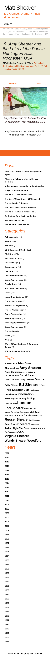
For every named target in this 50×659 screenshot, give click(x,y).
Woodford (34, 440)
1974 (7, 624)
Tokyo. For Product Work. (17, 190)
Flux (43, 385)
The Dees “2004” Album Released (20, 207)
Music (7, 293)
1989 (7, 573)
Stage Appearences (14, 327)
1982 (7, 603)
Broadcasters (11, 267)
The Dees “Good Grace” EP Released (22, 199)
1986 (7, 586)
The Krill (41, 428)
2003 (7, 526)
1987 (7, 582)
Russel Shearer (17, 419)
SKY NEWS (35, 424)
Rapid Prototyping (13, 314)
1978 (7, 616)
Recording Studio (13, 318)
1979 (7, 612)
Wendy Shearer (16, 440)
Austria (24, 372)
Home (17, 29)
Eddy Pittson (11, 385)
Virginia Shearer (17, 436)
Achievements (11, 237)
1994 (7, 556)
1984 (7, 594)
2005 (7, 517)
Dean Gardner (12, 379)
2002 (7, 530)
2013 (7, 487)
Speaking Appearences (16, 323)
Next (42, 83)
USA (21, 431)
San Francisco (34, 420)
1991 (7, 564)
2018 (7, 466)
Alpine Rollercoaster (14, 220)
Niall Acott (35, 412)
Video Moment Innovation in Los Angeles (24, 186)
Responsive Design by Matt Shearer (25, 653)
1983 (7, 599)
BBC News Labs (12, 258)
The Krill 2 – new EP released (18, 195)
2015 (7, 479)
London (24, 403)
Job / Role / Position (14, 288)
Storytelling (10, 331)
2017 (7, 470)
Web (7, 340)
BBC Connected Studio (16, 250)
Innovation (26, 394)
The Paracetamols (11, 432)
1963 (7, 641)
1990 (7, 569)
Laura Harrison (11, 403)
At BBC (8, 241)
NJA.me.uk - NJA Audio (14, 415)
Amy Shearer (30, 368)
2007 (7, 509)
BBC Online (10, 263)
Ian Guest (11, 394)
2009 (7, 504)
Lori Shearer (14, 408)
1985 (7, 590)
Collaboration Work (14, 275)
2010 (7, 500)
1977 (7, 620)
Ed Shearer (29, 384)
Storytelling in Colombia (16, 203)
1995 (7, 552)
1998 (7, 539)
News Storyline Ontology (17, 412)
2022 (7, 453)
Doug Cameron (27, 379)
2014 (7, 483)
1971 (7, 633)
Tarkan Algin (11, 428)
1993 (7, 560)
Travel (7, 335)
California (31, 372)
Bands (8, 245)
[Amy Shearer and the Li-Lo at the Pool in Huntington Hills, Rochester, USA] (25, 101)
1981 (7, 607)
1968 (7, 637)
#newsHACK (11, 363)
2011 (7, 496)
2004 (7, 522)
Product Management (15, 305)
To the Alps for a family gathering (20, 216)
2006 (7, 513)
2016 (7, 474)
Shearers (23, 424)
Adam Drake (24, 363)
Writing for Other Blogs (16, 351)
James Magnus (11, 399)
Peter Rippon (37, 415)
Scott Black (11, 424)
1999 (7, 534)
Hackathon (34, 390)
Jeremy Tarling (26, 398)
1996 (7, 547)
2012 (7, 492)
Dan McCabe (26, 375)
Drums (39, 379)
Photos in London (13, 301)
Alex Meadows (12, 368)
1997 (7, 543)
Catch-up (9, 271)
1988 (7, 577)
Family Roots (11, 284)
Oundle (27, 415)
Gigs (26, 389)
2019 (7, 462)
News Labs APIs (30, 408)
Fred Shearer (14, 389)
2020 (7, 457)
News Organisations (14, 297)
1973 (7, 629)
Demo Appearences (14, 280)
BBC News (10, 254)
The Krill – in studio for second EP (21, 212)
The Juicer (33, 428)
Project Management (14, 310)
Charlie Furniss (12, 375)
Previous (10, 83)
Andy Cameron (13, 372)
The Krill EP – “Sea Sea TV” (17, 224)
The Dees (24, 428)
